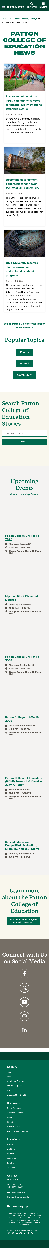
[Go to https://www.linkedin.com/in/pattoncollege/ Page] (24, 1030)
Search (32, 7)
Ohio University (18, 1230)
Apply (10, 1071)
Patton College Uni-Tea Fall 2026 (23, 537)
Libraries (11, 1122)
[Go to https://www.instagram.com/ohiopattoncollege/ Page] (24, 1016)
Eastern (10, 1153)
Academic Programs (16, 1081)
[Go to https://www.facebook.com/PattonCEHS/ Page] (24, 973)
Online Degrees (14, 1085)
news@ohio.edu (18, 1192)
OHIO (4, 18)
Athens (10, 1144)
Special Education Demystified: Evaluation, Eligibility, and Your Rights (22, 845)
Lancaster (11, 1158)
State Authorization (26, 1222)
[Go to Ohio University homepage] (13, 7)
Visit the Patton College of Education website (23, 921)
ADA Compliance (15, 1213)
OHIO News (14, 18)
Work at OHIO (13, 1126)
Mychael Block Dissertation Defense (23, 598)
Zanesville (11, 1167)
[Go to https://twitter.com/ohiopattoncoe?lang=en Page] (24, 988)
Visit (9, 1090)
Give (9, 1076)
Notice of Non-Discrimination (21, 1220)
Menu (43, 5)
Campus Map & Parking (17, 1095)
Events (24, 352)
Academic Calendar (16, 1112)
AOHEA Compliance (31, 1213)
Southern (11, 1163)
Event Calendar (14, 1108)
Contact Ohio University (18, 1197)
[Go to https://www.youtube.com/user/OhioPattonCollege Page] (24, 1002)
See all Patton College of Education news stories (24, 325)
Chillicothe (12, 1149)
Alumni (24, 363)
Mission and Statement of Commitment (24, 1218)
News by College (29, 18)
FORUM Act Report (34, 1215)
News (9, 1117)
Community (24, 375)
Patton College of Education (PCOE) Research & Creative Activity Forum (23, 781)
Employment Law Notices (17, 1215)
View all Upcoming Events (24, 494)
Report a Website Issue (17, 1131)
